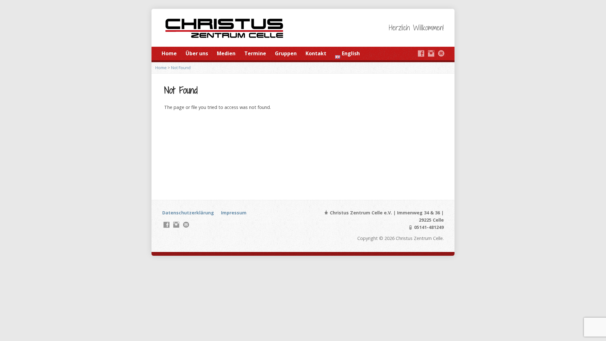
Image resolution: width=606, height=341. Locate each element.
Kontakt (316, 53)
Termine (255, 53)
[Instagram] (431, 53)
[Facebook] (421, 53)
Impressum (234, 213)
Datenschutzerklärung (188, 213)
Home (169, 53)
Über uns (197, 53)
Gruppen (286, 53)
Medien (226, 53)
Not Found (181, 67)
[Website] (441, 53)
